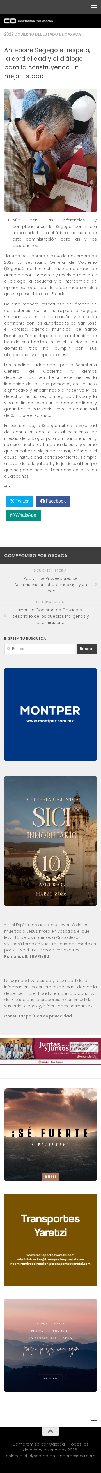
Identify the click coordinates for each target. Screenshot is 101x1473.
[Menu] (94, 7)
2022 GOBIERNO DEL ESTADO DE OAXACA (42, 34)
